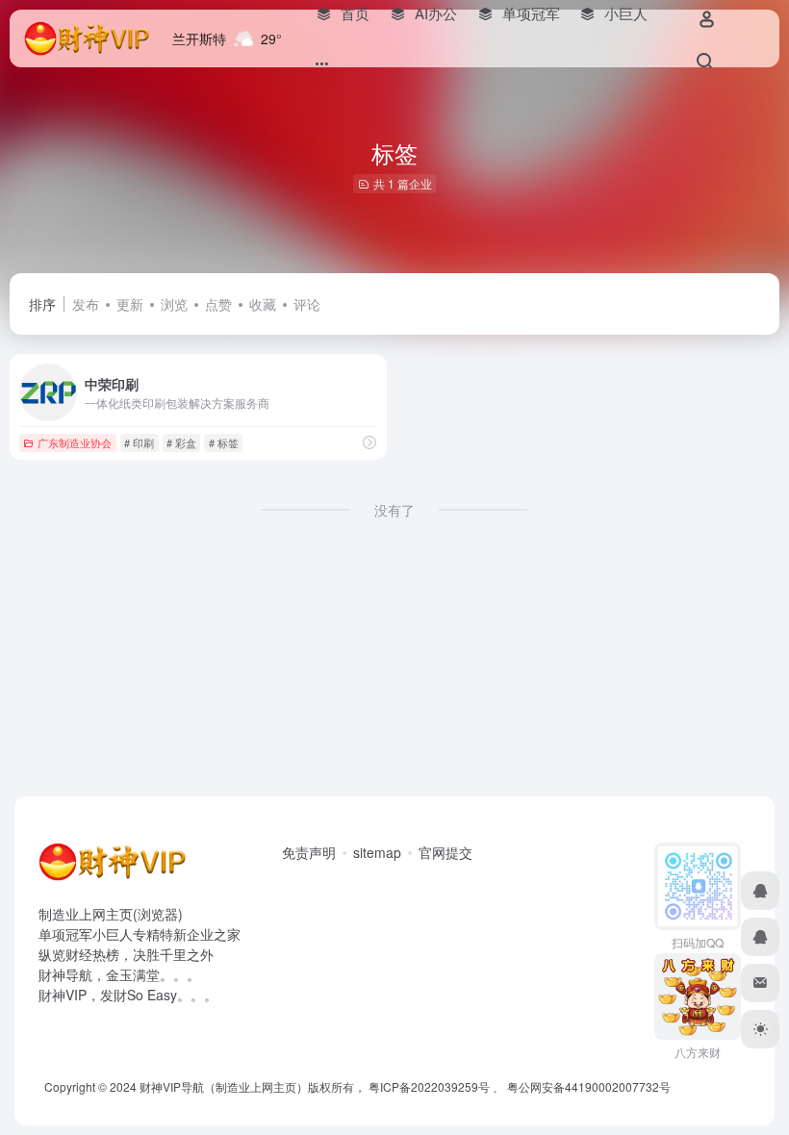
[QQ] (760, 890)
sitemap (377, 852)
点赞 (218, 304)
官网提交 (445, 852)
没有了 (394, 509)
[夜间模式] (760, 1029)
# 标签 (224, 442)
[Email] (760, 983)
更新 (129, 304)
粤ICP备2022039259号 (429, 1086)
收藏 (262, 304)
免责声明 (309, 852)
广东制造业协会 (75, 442)
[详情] (369, 442)
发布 (85, 304)
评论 (306, 304)
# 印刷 (139, 442)
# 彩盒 (181, 442)
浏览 (174, 304)
